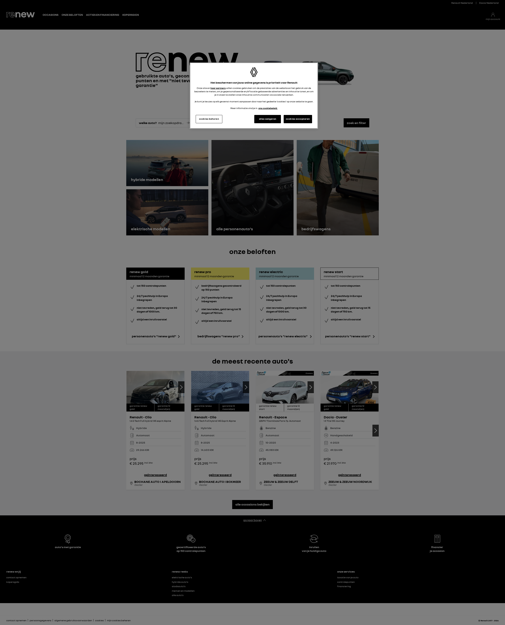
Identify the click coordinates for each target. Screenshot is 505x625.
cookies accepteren (298, 119)
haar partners (218, 88)
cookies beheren (209, 119)
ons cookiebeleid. (268, 108)
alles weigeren (267, 119)
